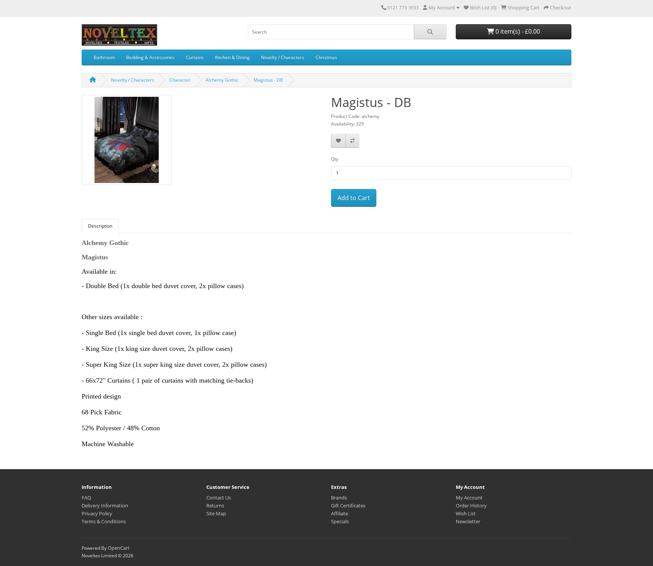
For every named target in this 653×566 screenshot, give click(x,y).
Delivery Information (105, 505)
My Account (469, 497)
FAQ (86, 497)
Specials (340, 521)
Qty (334, 159)
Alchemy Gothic (222, 80)
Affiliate (339, 513)
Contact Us (218, 497)
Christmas (326, 57)
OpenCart (119, 547)
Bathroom (104, 57)
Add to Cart (353, 198)
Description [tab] (100, 226)
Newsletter (468, 521)
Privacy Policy (97, 513)
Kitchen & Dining (232, 57)
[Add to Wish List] (338, 141)
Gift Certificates (348, 505)
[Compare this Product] (352, 141)
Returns (215, 505)
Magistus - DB (268, 80)
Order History (471, 505)
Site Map (216, 513)
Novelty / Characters (282, 57)
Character (179, 80)
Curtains (195, 57)
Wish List (466, 513)
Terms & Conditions (104, 521)
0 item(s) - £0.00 (517, 31)
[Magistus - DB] (127, 142)
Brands (339, 497)
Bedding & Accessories (150, 57)
